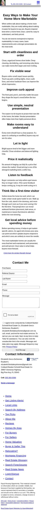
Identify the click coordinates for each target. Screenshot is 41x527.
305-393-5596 (10, 378)
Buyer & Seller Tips (15, 446)
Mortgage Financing (15, 455)
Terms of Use (12, 501)
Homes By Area (13, 428)
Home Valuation (13, 442)
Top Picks (10, 414)
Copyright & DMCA (22, 501)
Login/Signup (12, 474)
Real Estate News (14, 469)
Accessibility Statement (12, 502)
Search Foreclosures (16, 464)
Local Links (11, 405)
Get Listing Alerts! (14, 400)
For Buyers (11, 432)
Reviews (9, 423)
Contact (9, 478)
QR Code (3, 501)
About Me (10, 419)
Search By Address (15, 409)
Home (8, 396)
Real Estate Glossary (16, 460)
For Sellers (11, 437)
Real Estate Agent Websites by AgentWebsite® (17, 508)
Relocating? (11, 451)
